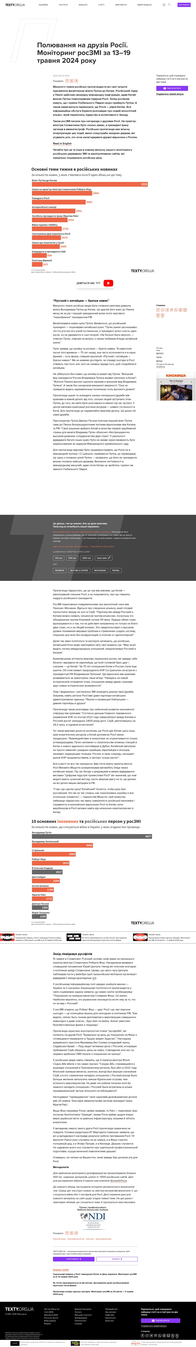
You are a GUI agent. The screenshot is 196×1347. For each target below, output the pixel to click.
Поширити (58, 81)
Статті (46, 1312)
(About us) (55, 1309)
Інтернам (78, 1324)
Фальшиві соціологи (83, 1315)
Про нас (47, 1309)
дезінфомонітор (76, 1239)
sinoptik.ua (160, 366)
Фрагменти (48, 1315)
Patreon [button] (59, 570)
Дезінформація (81, 1318)
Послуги (78, 1312)
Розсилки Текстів (51, 1318)
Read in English (62, 143)
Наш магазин (110, 1312)
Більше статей (61, 1270)
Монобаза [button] (100, 570)
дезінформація (104, 1239)
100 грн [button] (58, 558)
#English (47, 1324)
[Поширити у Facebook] (67, 81)
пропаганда (60, 1239)
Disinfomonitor (80, 1321)
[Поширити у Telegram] (76, 81)
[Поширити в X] (71, 81)
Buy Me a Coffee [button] (79, 570)
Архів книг (109, 1321)
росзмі (90, 1239)
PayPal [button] (115, 570)
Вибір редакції (50, 1321)
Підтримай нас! (111, 1309)
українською (23, 1336)
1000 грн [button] (86, 558)
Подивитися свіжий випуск (170, 94)
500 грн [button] (72, 558)
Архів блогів (110, 1318)
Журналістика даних (83, 1309)
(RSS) (51, 1312)
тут (94, 978)
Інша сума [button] (102, 558)
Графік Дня (109, 1315)
